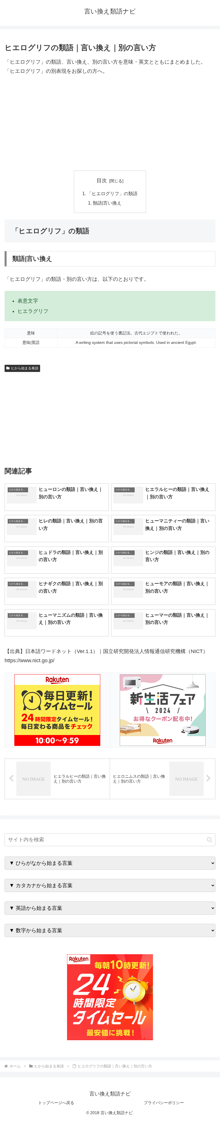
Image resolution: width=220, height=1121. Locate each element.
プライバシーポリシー (164, 1102)
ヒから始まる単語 (24, 368)
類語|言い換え (107, 202)
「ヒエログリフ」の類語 (112, 193)
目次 (102, 180)
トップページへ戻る (56, 1102)
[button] (210, 839)
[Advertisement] (110, 123)
